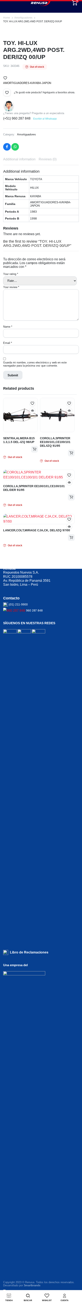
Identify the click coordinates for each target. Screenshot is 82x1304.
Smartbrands (32, 1285)
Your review (11, 287)
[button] (5, 78)
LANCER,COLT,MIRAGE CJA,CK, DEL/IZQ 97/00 (36, 530)
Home (6, 17)
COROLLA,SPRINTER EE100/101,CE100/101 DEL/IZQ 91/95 (55, 442)
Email (7, 342)
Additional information (19, 159)
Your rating (10, 274)
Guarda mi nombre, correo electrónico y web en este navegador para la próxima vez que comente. (35, 364)
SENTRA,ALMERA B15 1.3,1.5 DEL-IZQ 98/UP (19, 440)
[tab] (19, 159)
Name (7, 326)
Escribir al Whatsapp (45, 118)
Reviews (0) (48, 159)
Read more (34, 449)
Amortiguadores (23, 17)
